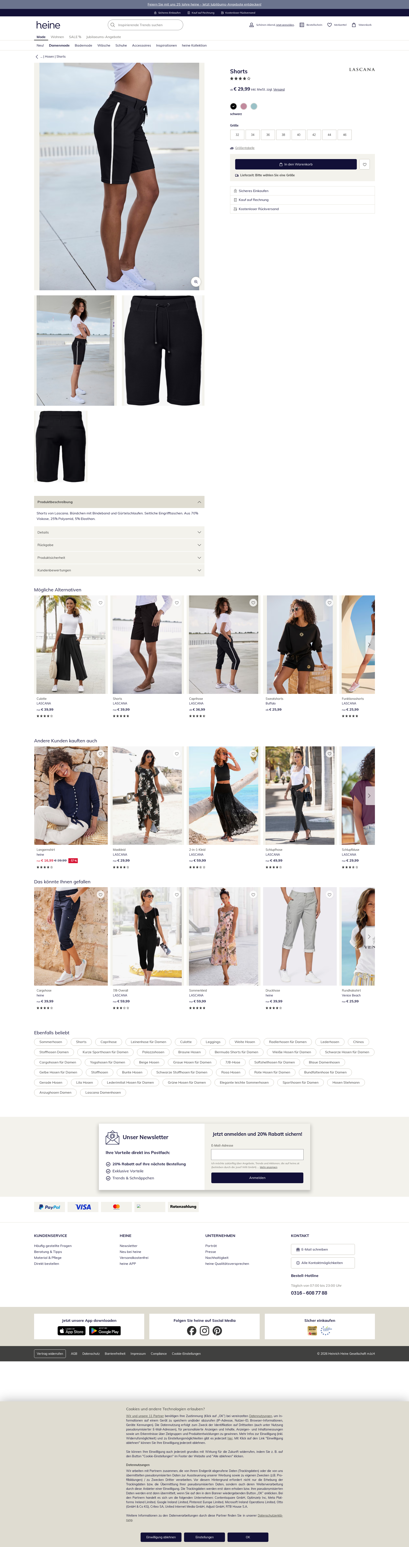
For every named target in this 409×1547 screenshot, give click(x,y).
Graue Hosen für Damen (192, 1062)
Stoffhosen (99, 1072)
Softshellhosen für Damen (274, 1062)
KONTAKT (300, 1235)
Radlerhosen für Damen (288, 1042)
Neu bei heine (130, 1252)
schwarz (236, 114)
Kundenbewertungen (54, 570)
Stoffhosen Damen (54, 1052)
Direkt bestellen (46, 1263)
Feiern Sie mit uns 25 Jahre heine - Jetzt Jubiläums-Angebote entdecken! (204, 4)
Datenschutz (91, 1354)
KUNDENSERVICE (50, 1235)
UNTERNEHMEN (220, 1235)
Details (43, 532)
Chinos (358, 1042)
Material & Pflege (48, 1257)
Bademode (83, 45)
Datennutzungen (260, 1416)
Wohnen (57, 37)
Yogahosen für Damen (107, 1062)
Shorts (61, 56)
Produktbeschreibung (55, 502)
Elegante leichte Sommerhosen (244, 1082)
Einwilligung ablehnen (161, 1537)
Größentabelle (245, 148)
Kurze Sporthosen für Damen (105, 1052)
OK (248, 1537)
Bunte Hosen (132, 1072)
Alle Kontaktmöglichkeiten (322, 1263)
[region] (204, 1474)
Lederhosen (330, 1042)
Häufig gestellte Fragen (53, 1246)
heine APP (128, 1263)
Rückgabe (45, 545)
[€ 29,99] (147, 795)
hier (230, 1438)
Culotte (186, 1042)
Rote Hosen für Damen (272, 1072)
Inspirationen (166, 45)
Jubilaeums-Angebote (103, 37)
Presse (210, 1252)
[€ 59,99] (223, 795)
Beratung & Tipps (48, 1252)
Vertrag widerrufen (50, 1354)
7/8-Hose (232, 1062)
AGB (74, 1354)
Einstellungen (205, 1537)
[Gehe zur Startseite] (48, 24)
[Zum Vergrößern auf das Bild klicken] (196, 282)
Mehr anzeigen (268, 1167)
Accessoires (141, 45)
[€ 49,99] (300, 795)
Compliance (159, 1354)
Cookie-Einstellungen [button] (186, 1354)
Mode (41, 37)
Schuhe (121, 45)
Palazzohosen (153, 1052)
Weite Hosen (245, 1042)
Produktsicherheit (51, 557)
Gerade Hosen (50, 1082)
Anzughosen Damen (55, 1092)
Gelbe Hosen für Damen (58, 1072)
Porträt (211, 1246)
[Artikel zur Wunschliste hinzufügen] (364, 164)
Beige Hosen (149, 1062)
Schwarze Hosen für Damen (347, 1052)
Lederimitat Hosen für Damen (130, 1082)
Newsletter (128, 1246)
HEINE (125, 1235)
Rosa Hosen (230, 1072)
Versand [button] (279, 89)
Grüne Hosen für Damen (187, 1082)
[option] (233, 106)
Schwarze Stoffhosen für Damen (181, 1072)
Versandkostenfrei (134, 1257)
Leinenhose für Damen (148, 1042)
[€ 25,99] (300, 644)
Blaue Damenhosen (324, 1062)
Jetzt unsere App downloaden (89, 1320)
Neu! (40, 45)
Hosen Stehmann (346, 1082)
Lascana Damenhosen (103, 1092)
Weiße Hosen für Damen (291, 1052)
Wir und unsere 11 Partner (145, 1416)
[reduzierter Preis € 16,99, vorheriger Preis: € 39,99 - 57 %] (71, 795)
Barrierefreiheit (115, 1354)
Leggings (213, 1042)
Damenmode (59, 45)
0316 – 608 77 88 (309, 1293)
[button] (36, 56)
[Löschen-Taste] (178, 25)
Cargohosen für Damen (57, 1062)
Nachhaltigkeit (217, 1257)
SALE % (75, 37)
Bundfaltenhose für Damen (325, 1072)
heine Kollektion (194, 45)
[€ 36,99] (223, 644)
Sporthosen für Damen (300, 1082)
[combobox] (155, 25)
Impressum (138, 1354)
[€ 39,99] (71, 644)
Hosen (49, 56)
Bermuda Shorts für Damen (236, 1052)
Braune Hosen (189, 1052)
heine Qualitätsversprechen (227, 1263)
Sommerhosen (50, 1042)
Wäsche (103, 45)
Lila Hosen (84, 1082)
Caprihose (109, 1042)
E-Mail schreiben (312, 1250)
